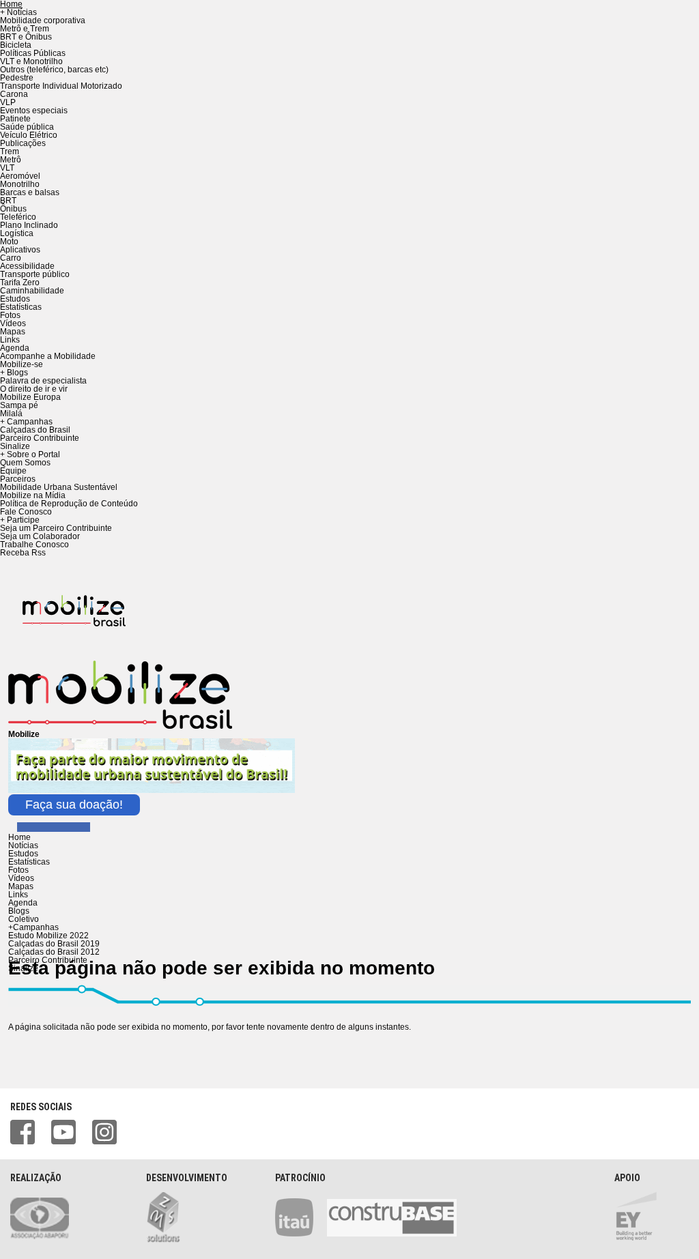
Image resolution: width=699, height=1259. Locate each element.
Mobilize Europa (30, 397)
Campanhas (33, 927)
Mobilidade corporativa (42, 20)
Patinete (15, 119)
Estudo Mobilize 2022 (48, 935)
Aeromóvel (20, 176)
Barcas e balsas (29, 192)
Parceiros (17, 479)
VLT (7, 168)
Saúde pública (27, 127)
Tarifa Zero (20, 282)
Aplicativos (20, 250)
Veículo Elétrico (28, 135)
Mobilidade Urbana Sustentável (58, 487)
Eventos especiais (34, 110)
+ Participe (20, 520)
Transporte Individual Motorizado (61, 86)
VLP (8, 102)
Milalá (11, 413)
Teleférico (18, 217)
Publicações (23, 143)
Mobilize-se (21, 364)
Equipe (13, 471)
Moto (9, 241)
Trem (9, 151)
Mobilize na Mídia (33, 495)
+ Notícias (18, 12)
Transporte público (35, 274)
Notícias (23, 845)
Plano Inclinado (29, 225)
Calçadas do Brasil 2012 (54, 952)
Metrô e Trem (24, 28)
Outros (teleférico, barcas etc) (54, 69)
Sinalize (15, 446)
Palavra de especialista (43, 381)
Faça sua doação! (74, 804)
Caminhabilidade (32, 290)
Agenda (14, 348)
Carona (14, 94)
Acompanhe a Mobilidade (48, 356)
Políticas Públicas (33, 53)
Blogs (18, 911)
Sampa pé (19, 405)
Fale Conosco (26, 512)
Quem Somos (25, 462)
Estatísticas (21, 307)
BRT (8, 200)
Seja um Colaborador (40, 536)
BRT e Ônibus (26, 37)
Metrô (10, 159)
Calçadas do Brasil (35, 430)
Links (10, 340)
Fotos (10, 315)
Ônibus (13, 209)
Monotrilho (20, 184)
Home (19, 837)
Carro (10, 258)
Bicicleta (15, 45)
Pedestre (16, 78)
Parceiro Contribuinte (39, 438)
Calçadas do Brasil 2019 (54, 944)
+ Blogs (14, 372)
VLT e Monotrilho (31, 61)
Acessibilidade (27, 266)
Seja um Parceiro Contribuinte (56, 528)
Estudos (15, 299)
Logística (16, 233)
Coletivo (23, 919)
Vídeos (13, 323)
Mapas (12, 331)
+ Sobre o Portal (30, 454)
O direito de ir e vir (34, 389)
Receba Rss (23, 553)
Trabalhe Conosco (34, 544)
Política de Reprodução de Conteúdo (69, 503)
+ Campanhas (26, 421)
